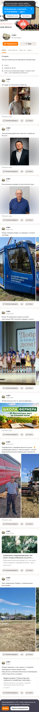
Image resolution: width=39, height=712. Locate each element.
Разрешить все (12, 16)
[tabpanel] (19, 386)
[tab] (4, 50)
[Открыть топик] (19, 85)
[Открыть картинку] (18, 269)
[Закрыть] (31, 9)
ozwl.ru (6, 65)
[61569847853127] (3, 80)
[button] (10, 44)
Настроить (26, 16)
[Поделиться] (22, 120)
